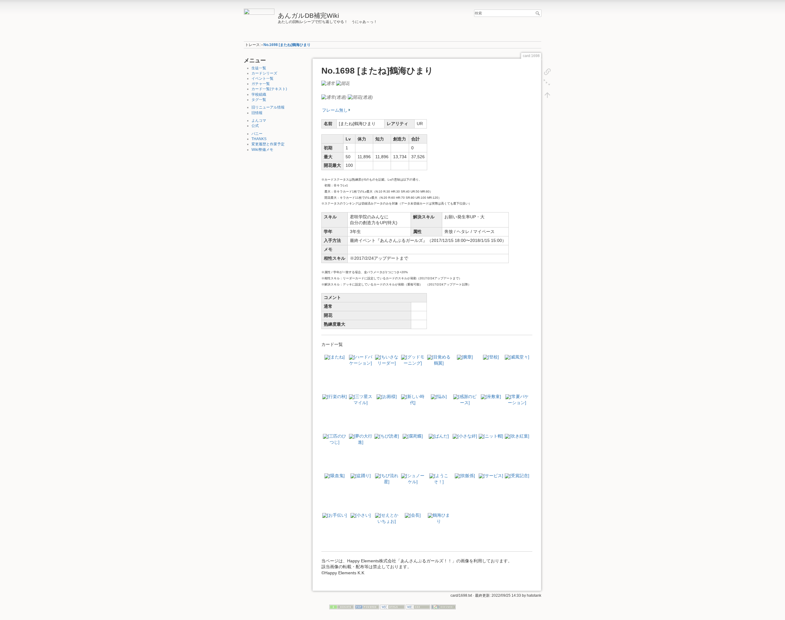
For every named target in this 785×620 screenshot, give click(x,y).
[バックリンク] (547, 72)
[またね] (337, 356)
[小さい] (363, 515)
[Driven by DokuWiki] (443, 607)
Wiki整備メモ (262, 149)
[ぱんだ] (441, 436)
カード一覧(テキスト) (269, 89)
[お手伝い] (337, 515)
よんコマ (258, 120)
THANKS (258, 139)
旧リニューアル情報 (268, 107)
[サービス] (493, 475)
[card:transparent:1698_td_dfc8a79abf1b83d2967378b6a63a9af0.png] (334, 96)
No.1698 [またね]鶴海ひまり (287, 45)
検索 (538, 13)
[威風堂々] (519, 356)
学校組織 (258, 94)
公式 (255, 126)
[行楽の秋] (337, 396)
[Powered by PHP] (367, 607)
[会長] (415, 515)
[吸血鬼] (337, 475)
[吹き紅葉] (519, 436)
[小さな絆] (467, 436)
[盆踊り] (363, 475)
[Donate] (341, 607)
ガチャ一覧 (260, 84)
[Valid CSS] (418, 607)
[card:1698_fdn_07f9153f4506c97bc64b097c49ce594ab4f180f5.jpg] (328, 83)
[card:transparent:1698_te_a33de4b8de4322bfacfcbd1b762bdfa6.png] (360, 96)
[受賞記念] (519, 475)
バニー (256, 134)
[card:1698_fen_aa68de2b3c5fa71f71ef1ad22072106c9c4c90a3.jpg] (343, 83)
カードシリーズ (264, 73)
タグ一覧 (258, 100)
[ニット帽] (493, 436)
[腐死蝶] (415, 436)
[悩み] (441, 396)
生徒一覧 (258, 68)
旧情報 (256, 113)
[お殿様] (389, 396)
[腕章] (467, 356)
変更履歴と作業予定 (268, 144)
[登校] (493, 356)
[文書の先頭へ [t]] (547, 95)
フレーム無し (335, 110)
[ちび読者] (389, 436)
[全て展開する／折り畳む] (547, 83)
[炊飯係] (467, 475)
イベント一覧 (262, 78)
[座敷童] (493, 396)
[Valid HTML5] (392, 607)
